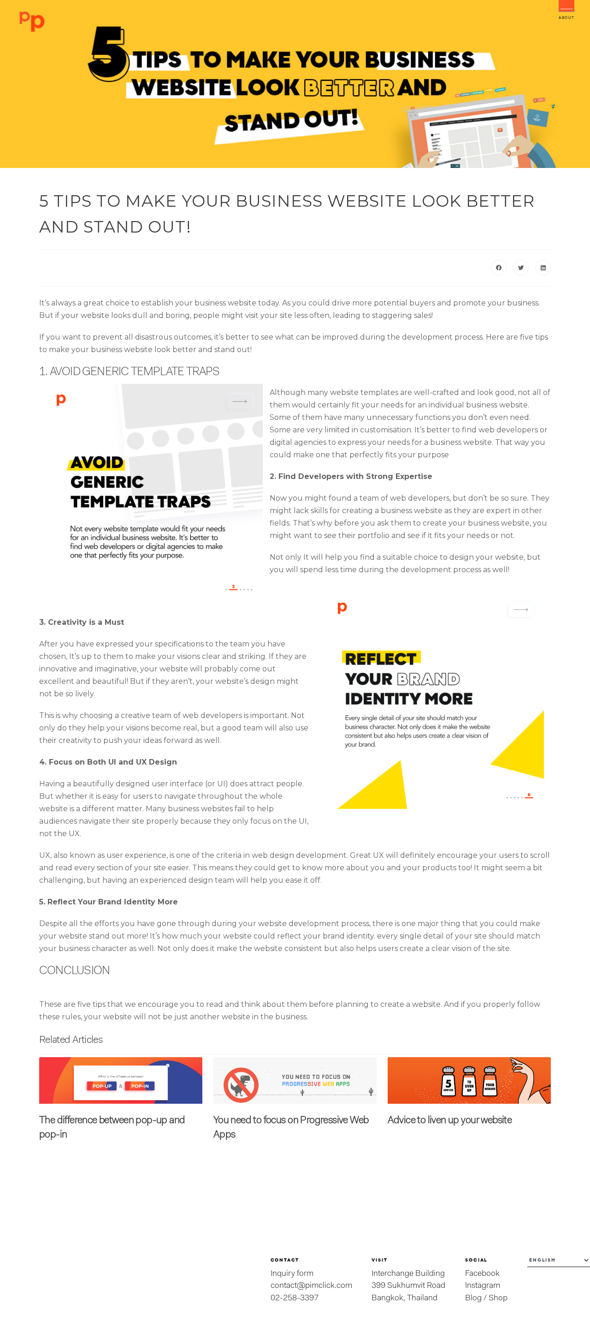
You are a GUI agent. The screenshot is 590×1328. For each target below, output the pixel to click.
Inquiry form (292, 1274)
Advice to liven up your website (450, 1121)
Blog (473, 1298)
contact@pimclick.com (311, 1286)
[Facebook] (499, 267)
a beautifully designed (107, 783)
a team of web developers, (401, 498)
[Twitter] (521, 267)
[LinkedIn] (543, 267)
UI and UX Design (142, 762)
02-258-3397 (295, 1298)
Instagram (482, 1286)
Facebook (482, 1274)
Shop (498, 1298)
